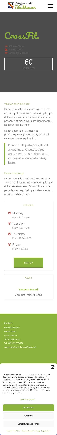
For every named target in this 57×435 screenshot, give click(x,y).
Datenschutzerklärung (31, 431)
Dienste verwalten (27, 399)
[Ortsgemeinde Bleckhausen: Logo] (23, 6)
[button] (52, 367)
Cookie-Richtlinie (13, 431)
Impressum (45, 431)
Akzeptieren (28, 407)
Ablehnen (28, 415)
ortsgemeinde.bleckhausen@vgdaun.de (20, 347)
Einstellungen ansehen (28, 423)
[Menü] (49, 6)
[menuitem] (49, 6)
